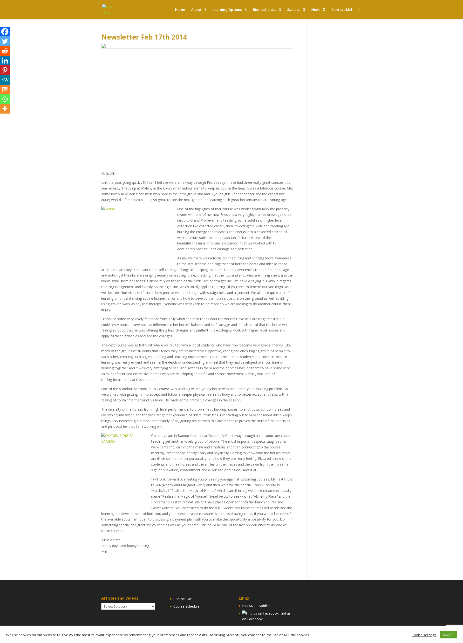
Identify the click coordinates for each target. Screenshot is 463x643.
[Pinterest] (5, 70)
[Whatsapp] (5, 99)
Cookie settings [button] (424, 635)
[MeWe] (5, 80)
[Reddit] (5, 51)
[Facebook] (5, 31)
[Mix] (5, 89)
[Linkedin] (5, 60)
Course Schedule (186, 606)
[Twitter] (5, 41)
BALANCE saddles (256, 605)
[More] (5, 109)
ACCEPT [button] (448, 634)
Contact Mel (182, 598)
